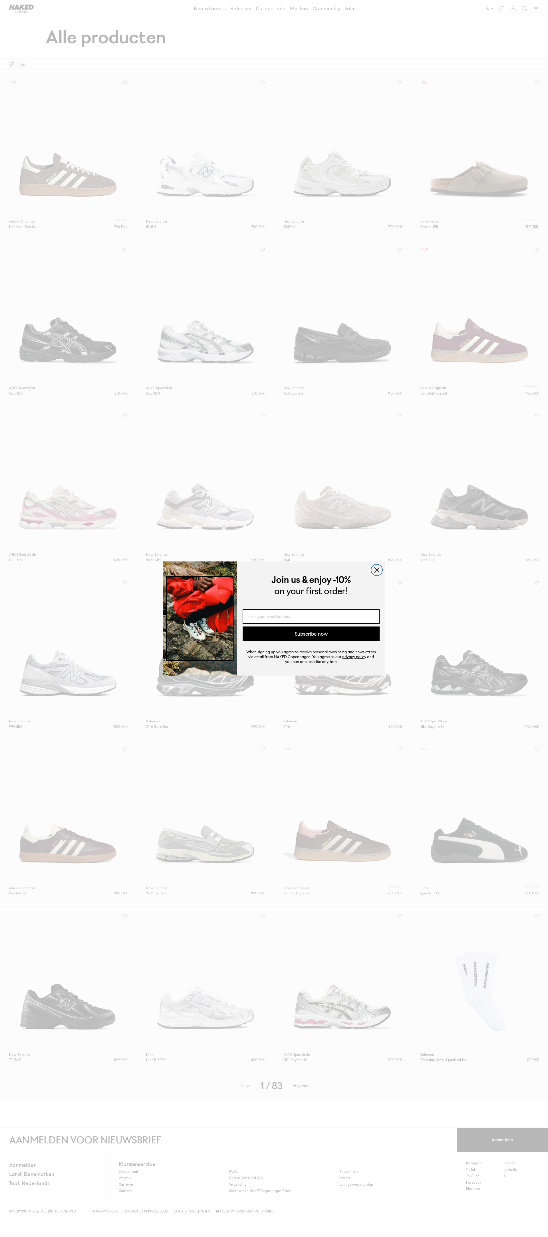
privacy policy (354, 656)
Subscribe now (311, 633)
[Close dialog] (376, 570)
